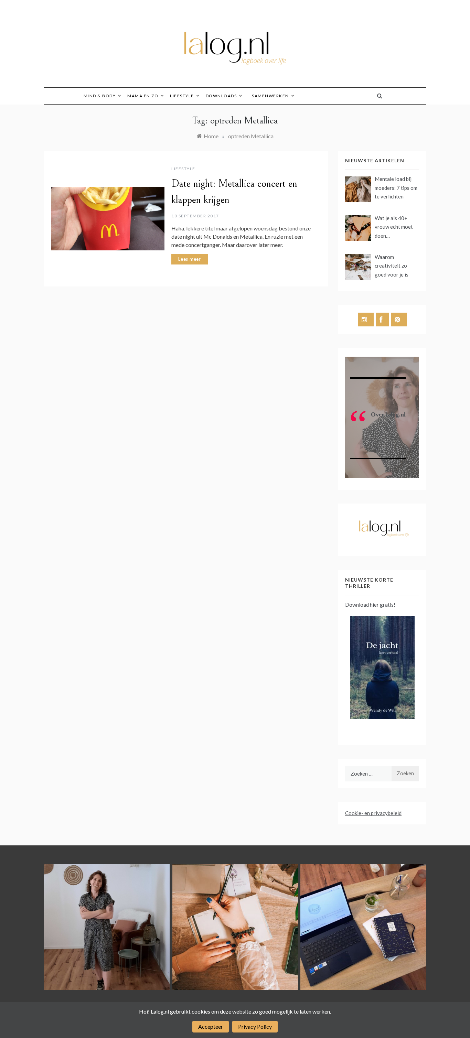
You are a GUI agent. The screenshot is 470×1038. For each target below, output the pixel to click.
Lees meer (189, 259)
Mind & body (100, 95)
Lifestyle (182, 95)
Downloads (221, 95)
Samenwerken (270, 95)
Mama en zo (142, 95)
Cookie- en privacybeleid (373, 813)
